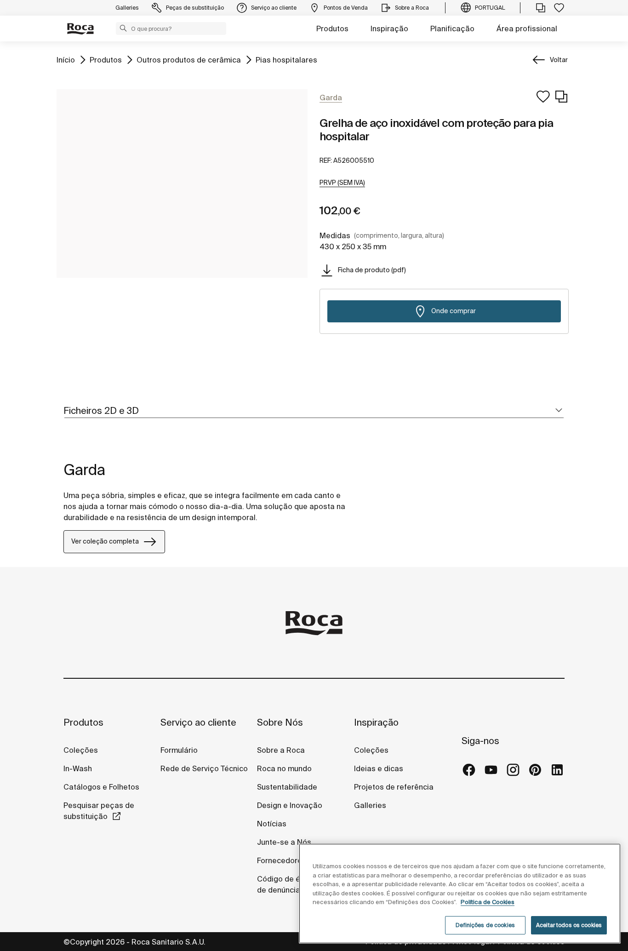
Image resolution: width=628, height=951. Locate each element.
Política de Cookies (487, 902)
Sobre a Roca (281, 750)
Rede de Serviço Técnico (204, 768)
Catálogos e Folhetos (101, 787)
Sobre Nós (280, 722)
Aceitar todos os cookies (569, 925)
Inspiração (389, 28)
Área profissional (527, 28)
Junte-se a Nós (284, 842)
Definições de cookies (485, 925)
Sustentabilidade (287, 787)
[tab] (314, 411)
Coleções (80, 750)
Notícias (271, 823)
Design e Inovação (289, 805)
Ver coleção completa (105, 541)
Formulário (179, 750)
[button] (123, 28)
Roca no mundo (284, 768)
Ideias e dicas (378, 768)
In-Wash (77, 768)
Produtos (332, 28)
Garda (84, 469)
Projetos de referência (394, 787)
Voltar (559, 59)
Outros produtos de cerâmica (189, 59)
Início (66, 59)
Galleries (370, 805)
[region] (460, 893)
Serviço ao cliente (198, 722)
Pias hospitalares (286, 59)
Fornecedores (281, 860)
